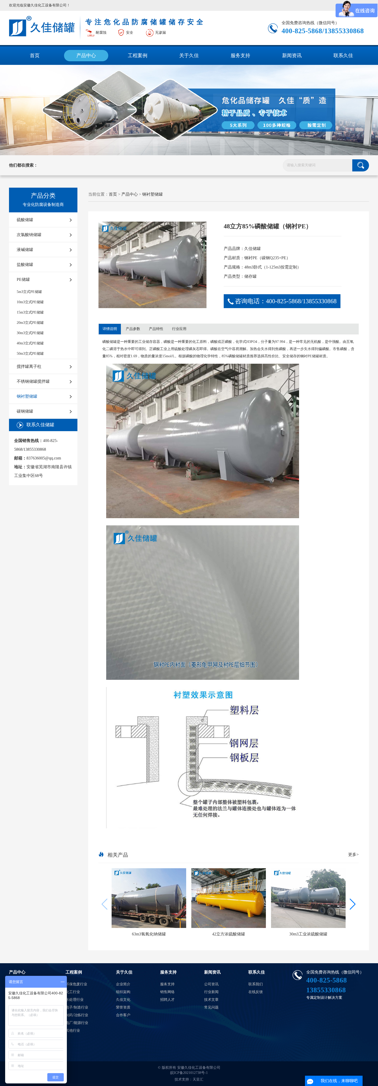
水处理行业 (75, 1000)
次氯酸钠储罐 (29, 234)
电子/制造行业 (77, 1007)
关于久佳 (189, 55)
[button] (352, 904)
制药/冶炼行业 (77, 1015)
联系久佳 (343, 55)
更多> (353, 854)
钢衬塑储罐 (27, 396)
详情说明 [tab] (110, 329)
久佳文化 (123, 1000)
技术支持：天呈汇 (189, 1079)
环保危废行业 (76, 984)
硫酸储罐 (25, 220)
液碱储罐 (25, 249)
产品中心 (86, 55)
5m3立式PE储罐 (29, 292)
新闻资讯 (292, 55)
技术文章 (211, 1000)
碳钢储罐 (25, 411)
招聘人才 (167, 1000)
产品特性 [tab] (156, 329)
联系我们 (255, 984)
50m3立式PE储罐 (30, 353)
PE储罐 (23, 279)
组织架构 (123, 992)
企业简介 (123, 984)
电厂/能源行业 (77, 1023)
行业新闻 (211, 992)
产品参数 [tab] (133, 329)
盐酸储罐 (25, 264)
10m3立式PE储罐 (30, 302)
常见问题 (211, 1007)
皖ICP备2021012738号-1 (189, 1073)
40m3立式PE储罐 (30, 343)
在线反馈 (255, 992)
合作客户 (123, 1015)
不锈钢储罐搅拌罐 (33, 381)
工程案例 (137, 55)
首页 (35, 55)
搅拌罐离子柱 (29, 366)
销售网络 (167, 992)
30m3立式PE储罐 (30, 333)
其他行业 (73, 1030)
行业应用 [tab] (179, 329)
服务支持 (240, 55)
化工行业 (73, 992)
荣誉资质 (123, 1007)
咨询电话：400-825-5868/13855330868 (286, 301)
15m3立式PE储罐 (30, 312)
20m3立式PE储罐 (30, 323)
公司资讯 (211, 984)
